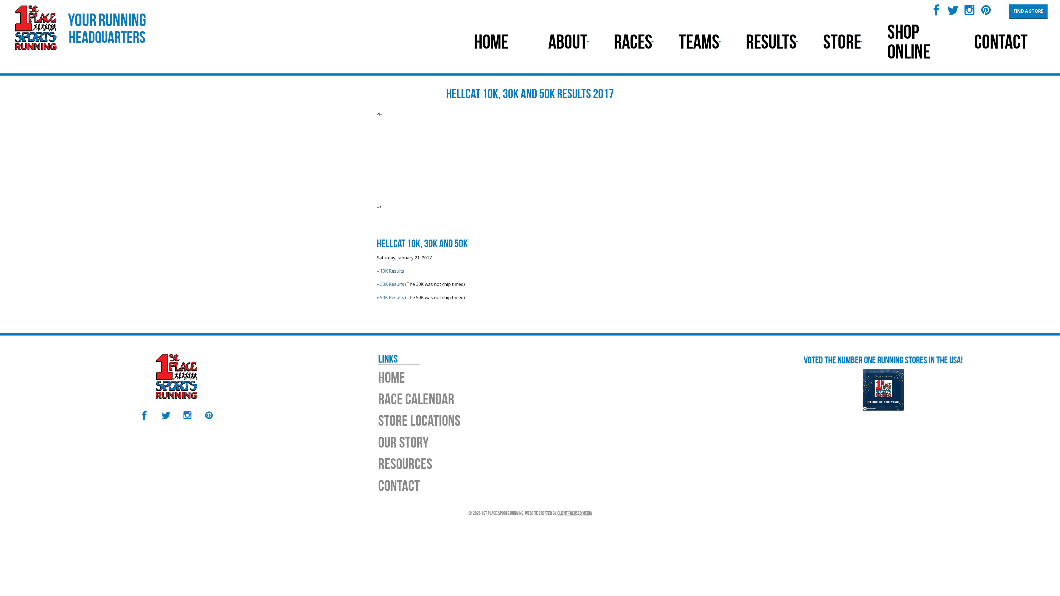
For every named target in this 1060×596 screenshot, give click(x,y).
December (441, 199)
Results (771, 41)
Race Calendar (416, 398)
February (439, 133)
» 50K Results (390, 297)
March (437, 140)
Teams (699, 41)
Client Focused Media (574, 513)
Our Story (403, 442)
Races (633, 41)
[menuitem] (491, 42)
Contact (1001, 41)
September (441, 179)
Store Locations (419, 420)
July (434, 166)
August (437, 173)
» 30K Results (390, 284)
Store (842, 41)
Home (491, 41)
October (438, 186)
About (567, 41)
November (441, 193)
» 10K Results (390, 271)
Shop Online (908, 41)
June (435, 159)
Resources (405, 463)
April (435, 146)
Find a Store (1028, 11)
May (434, 153)
